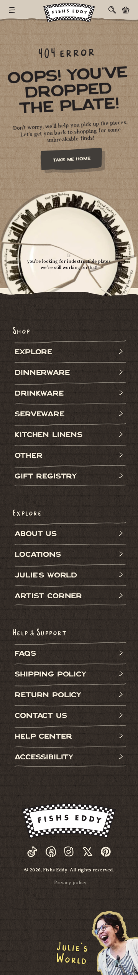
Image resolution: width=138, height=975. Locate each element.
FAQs (25, 654)
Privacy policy (70, 882)
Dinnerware (42, 373)
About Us (36, 534)
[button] (12, 10)
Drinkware (39, 394)
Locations (38, 555)
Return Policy (48, 695)
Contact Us (41, 716)
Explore (33, 352)
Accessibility (44, 758)
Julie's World (46, 576)
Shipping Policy (50, 675)
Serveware (39, 415)
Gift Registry (46, 477)
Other (28, 456)
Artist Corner (48, 597)
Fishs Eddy (55, 870)
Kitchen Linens (48, 435)
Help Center (43, 737)
